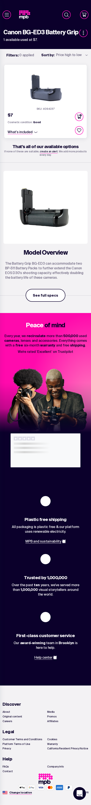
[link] (26, 14)
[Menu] (7, 14)
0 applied (20, 55)
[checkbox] (79, 130)
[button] (79, 117)
